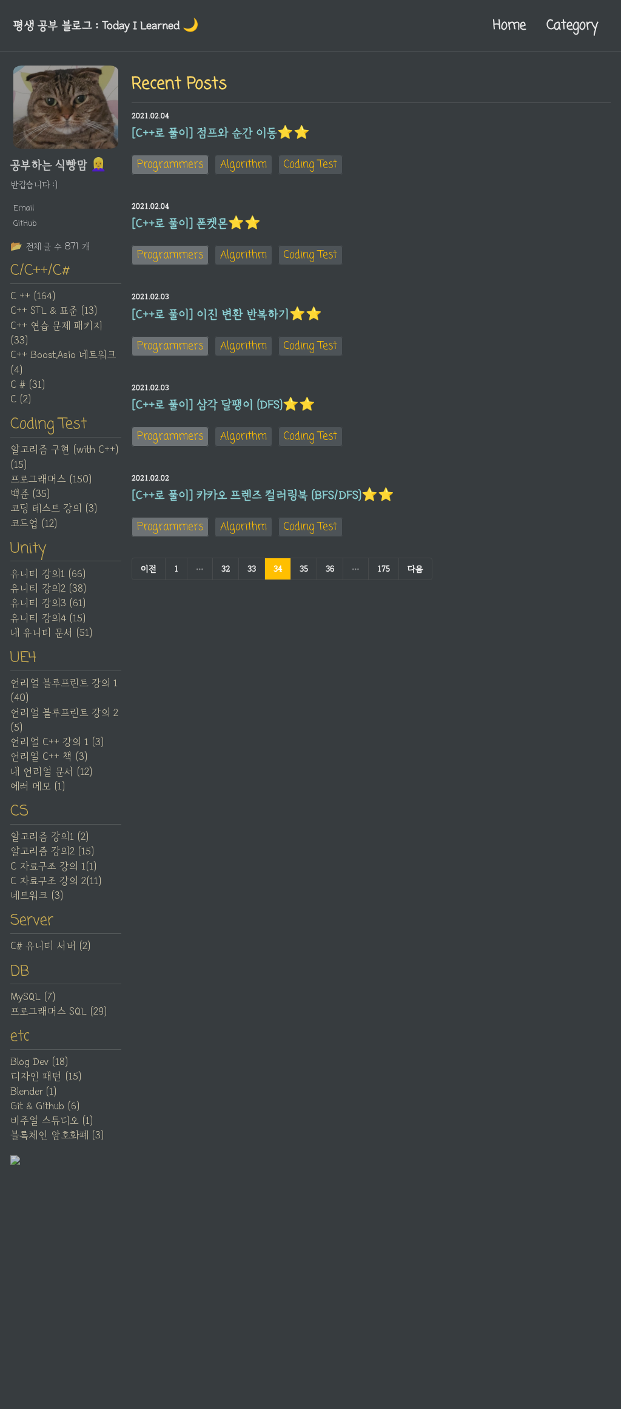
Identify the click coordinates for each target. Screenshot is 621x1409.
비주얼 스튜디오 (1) (51, 1121)
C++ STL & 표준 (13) (53, 311)
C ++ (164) (32, 296)
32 (225, 568)
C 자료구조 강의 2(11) (55, 881)
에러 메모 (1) (37, 786)
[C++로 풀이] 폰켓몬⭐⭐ (196, 223)
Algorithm (243, 164)
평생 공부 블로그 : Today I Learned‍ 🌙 (106, 25)
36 (330, 568)
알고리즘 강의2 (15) (52, 851)
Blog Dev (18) (39, 1062)
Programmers (170, 164)
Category (572, 25)
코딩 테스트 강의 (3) (53, 508)
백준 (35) (30, 494)
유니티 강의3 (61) (48, 603)
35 (304, 568)
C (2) (20, 399)
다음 (415, 568)
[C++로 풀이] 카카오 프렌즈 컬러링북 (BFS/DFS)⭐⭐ (263, 495)
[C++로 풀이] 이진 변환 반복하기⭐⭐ (227, 314)
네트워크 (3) (36, 896)
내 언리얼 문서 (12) (51, 772)
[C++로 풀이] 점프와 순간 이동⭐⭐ (221, 133)
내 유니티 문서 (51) (51, 633)
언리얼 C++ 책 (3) (48, 757)
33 (251, 568)
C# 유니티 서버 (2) (50, 946)
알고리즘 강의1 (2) (49, 837)
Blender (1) (33, 1092)
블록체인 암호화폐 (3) (57, 1135)
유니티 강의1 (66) (48, 574)
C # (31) (27, 385)
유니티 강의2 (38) (48, 589)
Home (509, 25)
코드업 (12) (33, 524)
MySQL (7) (32, 997)
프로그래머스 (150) (51, 479)
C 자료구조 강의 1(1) (53, 866)
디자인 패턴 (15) (45, 1076)
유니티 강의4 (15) (48, 618)
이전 (148, 568)
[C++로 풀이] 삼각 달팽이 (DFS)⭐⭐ (223, 404)
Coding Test (310, 164)
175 (383, 568)
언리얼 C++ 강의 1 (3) (57, 742)
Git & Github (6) (44, 1106)
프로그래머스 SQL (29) (58, 1011)
